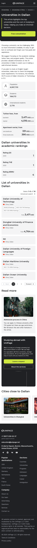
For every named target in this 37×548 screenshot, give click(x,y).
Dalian (11, 204)
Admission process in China (15, 320)
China (7, 204)
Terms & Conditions (8, 538)
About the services (18, 367)
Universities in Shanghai (14, 417)
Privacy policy (6, 541)
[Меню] (33, 3)
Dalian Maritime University (16, 261)
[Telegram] (3, 452)
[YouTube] (16, 452)
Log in (4, 3)
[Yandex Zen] (7, 452)
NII (4, 239)
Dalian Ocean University (15, 275)
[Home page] (18, 3)
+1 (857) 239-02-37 (9, 436)
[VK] (12, 452)
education (11, 442)
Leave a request (18, 361)
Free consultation (18, 34)
